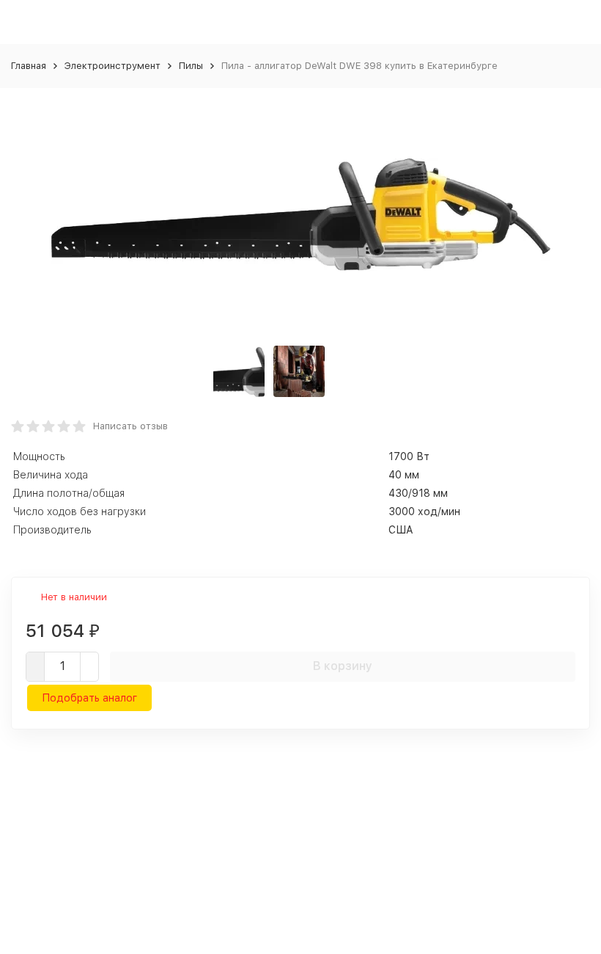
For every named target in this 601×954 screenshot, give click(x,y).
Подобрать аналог (89, 698)
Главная (28, 65)
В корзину (342, 666)
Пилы (191, 65)
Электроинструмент (112, 65)
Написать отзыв (130, 426)
